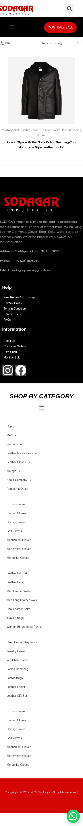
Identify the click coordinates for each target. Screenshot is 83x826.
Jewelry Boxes (16, 651)
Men (65, 130)
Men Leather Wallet (19, 591)
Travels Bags (15, 618)
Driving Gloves (16, 522)
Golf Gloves (14, 531)
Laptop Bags (15, 678)
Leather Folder (16, 686)
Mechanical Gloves (19, 540)
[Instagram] (7, 370)
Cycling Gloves (16, 513)
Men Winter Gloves (19, 549)
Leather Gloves (16, 462)
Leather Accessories (20, 453)
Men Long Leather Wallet (23, 600)
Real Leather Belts (18, 609)
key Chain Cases (18, 660)
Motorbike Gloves (18, 557)
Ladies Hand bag (17, 669)
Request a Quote (17, 488)
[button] (12, 26)
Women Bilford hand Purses (24, 626)
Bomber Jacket (30, 130)
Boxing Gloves (16, 504)
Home (10, 426)
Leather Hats (15, 582)
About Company (17, 480)
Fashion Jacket (50, 130)
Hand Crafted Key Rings (22, 642)
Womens (12, 444)
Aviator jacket (10, 130)
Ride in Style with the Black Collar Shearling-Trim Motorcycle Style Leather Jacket (41, 144)
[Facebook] (20, 370)
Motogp (11, 471)
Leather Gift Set (17, 573)
